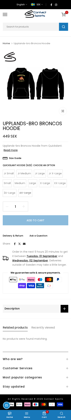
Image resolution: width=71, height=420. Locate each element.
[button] (6, 405)
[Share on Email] (24, 243)
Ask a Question (38, 235)
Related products (15, 327)
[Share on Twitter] (19, 243)
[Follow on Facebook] (51, 4)
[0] (64, 14)
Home (6, 43)
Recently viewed (43, 327)
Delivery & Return (13, 235)
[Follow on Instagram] (56, 4)
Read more (11, 150)
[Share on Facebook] (14, 243)
